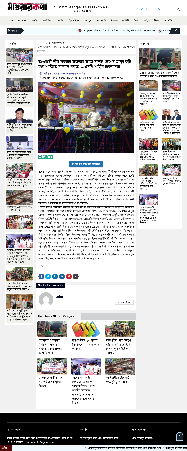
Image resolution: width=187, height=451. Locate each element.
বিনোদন (114, 20)
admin (60, 296)
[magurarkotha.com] (27, 6)
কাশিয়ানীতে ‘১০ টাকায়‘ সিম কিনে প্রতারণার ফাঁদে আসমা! (85, 345)
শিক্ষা (156, 20)
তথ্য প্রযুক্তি (101, 20)
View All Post (124, 302)
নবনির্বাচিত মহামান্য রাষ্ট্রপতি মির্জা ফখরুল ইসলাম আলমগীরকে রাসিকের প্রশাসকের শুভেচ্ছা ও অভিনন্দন (172, 128)
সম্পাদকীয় (167, 20)
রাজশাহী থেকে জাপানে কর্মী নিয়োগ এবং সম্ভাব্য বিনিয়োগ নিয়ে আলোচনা (172, 155)
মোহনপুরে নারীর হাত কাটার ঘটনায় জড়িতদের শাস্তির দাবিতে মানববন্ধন (148, 155)
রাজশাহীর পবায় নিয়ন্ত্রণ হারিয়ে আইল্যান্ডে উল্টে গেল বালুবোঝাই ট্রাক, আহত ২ (19, 286)
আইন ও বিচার (73, 20)
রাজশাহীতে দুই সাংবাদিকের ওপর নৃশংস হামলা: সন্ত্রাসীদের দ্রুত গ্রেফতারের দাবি (19, 69)
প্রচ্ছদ (11, 20)
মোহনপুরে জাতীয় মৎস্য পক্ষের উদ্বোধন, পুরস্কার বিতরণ (51, 382)
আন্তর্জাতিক (46, 20)
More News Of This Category (56, 316)
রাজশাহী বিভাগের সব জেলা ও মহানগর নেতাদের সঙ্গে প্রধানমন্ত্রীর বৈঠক (19, 155)
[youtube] (150, 9)
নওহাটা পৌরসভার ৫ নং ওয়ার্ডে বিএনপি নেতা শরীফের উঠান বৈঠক (171, 97)
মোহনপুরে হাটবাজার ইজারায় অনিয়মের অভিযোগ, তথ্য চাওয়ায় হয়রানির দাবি (103, 30)
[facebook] (133, 9)
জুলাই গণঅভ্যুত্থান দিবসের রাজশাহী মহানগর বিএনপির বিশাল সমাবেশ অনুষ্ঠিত (19, 182)
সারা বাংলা (22, 20)
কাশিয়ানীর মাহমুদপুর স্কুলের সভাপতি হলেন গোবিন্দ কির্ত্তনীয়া (19, 127)
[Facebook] (41, 276)
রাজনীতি (125, 20)
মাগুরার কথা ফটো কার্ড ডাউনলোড (86, 164)
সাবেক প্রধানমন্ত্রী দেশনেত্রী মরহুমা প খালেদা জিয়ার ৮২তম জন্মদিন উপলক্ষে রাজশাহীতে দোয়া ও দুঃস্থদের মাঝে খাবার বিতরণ (83, 390)
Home (44, 43)
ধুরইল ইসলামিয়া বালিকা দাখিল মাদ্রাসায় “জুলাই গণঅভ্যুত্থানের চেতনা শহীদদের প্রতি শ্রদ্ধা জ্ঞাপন (19, 99)
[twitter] (142, 9)
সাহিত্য (147, 20)
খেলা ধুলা (88, 20)
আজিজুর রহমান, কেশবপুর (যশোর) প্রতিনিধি (64, 73)
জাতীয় (34, 20)
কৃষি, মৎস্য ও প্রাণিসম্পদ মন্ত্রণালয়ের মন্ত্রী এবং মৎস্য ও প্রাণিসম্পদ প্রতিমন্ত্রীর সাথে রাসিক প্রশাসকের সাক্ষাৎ (19, 315)
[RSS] (159, 9)
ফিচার (136, 20)
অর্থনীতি (59, 20)
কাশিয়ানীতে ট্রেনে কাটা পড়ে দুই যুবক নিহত (19, 208)
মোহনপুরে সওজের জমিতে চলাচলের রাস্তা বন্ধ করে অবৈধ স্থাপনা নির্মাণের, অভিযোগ (148, 99)
